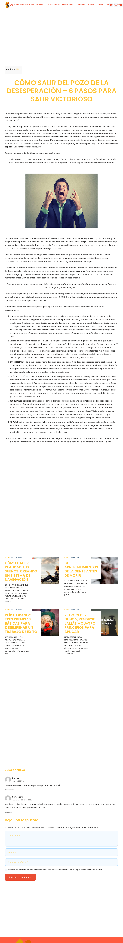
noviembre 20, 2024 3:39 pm (23, 800)
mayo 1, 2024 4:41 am (20, 781)
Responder (9, 790)
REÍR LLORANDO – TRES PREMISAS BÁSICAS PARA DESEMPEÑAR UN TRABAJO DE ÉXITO (21, 623)
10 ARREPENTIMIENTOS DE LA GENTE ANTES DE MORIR (81, 569)
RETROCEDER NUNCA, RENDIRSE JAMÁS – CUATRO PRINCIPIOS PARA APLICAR (79, 623)
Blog (7, 558)
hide (18, 69)
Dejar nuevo (16, 770)
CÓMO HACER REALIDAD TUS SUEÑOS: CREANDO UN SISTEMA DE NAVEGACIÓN (21, 571)
